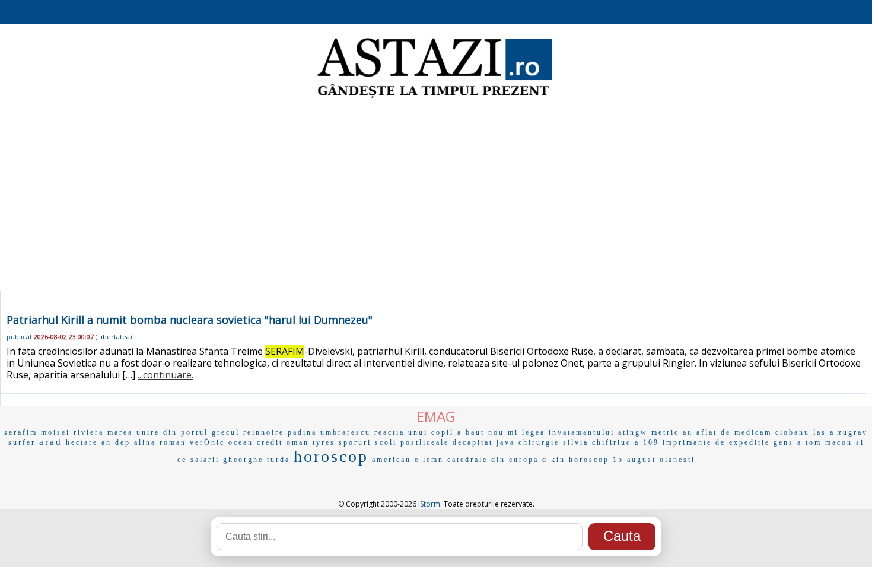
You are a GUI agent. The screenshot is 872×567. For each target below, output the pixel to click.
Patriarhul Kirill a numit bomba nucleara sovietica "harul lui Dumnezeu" (190, 320)
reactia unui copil (414, 432)
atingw (633, 432)
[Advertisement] (436, 196)
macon (838, 442)
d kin (553, 459)
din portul (185, 432)
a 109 (647, 442)
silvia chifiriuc (597, 442)
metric (665, 432)
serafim (20, 432)
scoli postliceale (412, 442)
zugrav (853, 432)
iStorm (429, 504)
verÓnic (207, 442)
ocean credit (255, 442)
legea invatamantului (568, 432)
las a (824, 432)
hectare (82, 442)
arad (50, 442)
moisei (55, 432)
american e (395, 459)
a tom (809, 442)
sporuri (355, 442)
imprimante (687, 442)
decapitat (473, 442)
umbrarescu (345, 432)
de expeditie (742, 442)
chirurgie (538, 442)
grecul (226, 432)
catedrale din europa (493, 459)
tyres (324, 442)
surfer (22, 442)
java (506, 442)
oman (298, 442)
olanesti (677, 459)
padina (302, 432)
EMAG (436, 416)
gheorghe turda (256, 459)
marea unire (133, 432)
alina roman (160, 442)
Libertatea (113, 336)
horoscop (331, 456)
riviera (89, 432)
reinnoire (263, 432)
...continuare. (165, 374)
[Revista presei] (433, 96)
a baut (471, 432)
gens (784, 442)
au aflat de (707, 432)
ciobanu (792, 432)
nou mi (503, 432)
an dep (116, 442)
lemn (433, 459)
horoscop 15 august (612, 459)
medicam (753, 432)
